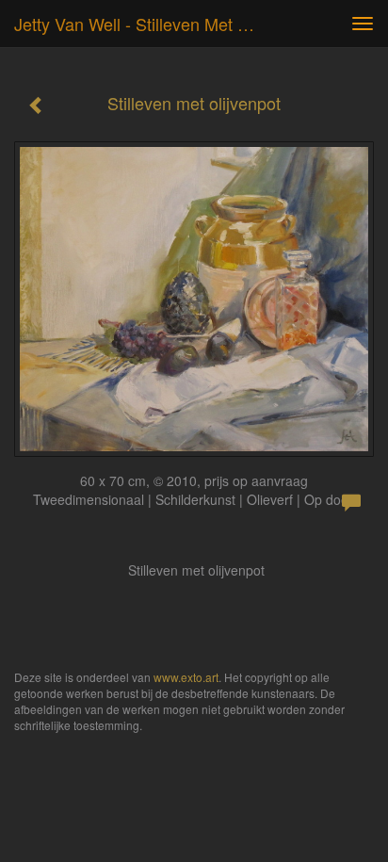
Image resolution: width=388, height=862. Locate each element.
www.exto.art (186, 677)
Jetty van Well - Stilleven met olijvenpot (148, 23)
